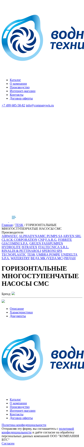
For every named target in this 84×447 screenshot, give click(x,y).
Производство (20, 87)
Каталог (15, 80)
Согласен (8, 443)
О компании (18, 83)
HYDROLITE (11, 247)
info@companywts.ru (40, 105)
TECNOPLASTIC (14, 254)
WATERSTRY (20, 258)
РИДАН (70, 258)
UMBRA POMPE (48, 254)
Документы (18, 316)
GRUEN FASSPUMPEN (46, 243)
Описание (17, 308)
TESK (19, 225)
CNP (41, 239)
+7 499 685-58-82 (13, 105)
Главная (7, 225)
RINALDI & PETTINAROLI (21, 251)
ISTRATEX (29, 247)
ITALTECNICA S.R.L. (53, 247)
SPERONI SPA (52, 251)
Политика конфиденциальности (24, 425)
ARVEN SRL (72, 236)
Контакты (16, 94)
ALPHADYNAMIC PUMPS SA (40, 236)
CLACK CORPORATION (19, 239)
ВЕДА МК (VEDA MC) (47, 258)
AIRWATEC (10, 236)
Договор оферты (21, 98)
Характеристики (21, 312)
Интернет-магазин (22, 91)
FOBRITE (65, 239)
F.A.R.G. (51, 239)
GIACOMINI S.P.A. (15, 243)
